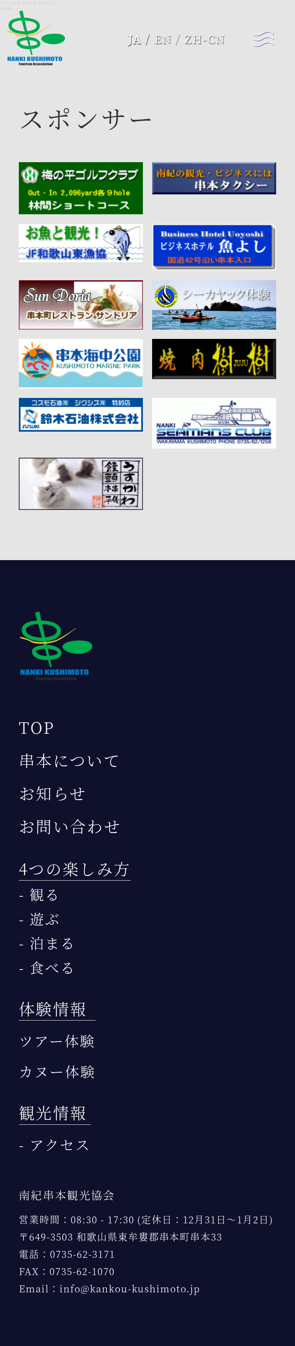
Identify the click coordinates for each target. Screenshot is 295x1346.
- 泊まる (47, 943)
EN (163, 38)
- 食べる (47, 967)
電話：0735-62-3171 (67, 1254)
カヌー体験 (57, 1071)
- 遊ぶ (39, 919)
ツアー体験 (57, 1040)
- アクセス (55, 1144)
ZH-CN (205, 38)
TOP (37, 727)
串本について (70, 760)
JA (135, 38)
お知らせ (52, 793)
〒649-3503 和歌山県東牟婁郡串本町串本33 (120, 1236)
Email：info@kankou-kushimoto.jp (109, 1288)
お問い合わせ (70, 826)
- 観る (39, 894)
